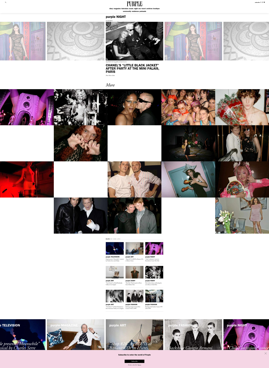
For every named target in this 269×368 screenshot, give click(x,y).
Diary (111, 9)
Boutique (156, 9)
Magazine (117, 9)
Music (131, 9)
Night (136, 9)
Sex (139, 9)
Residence (135, 11)
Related (108, 239)
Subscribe (134, 361)
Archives (149, 9)
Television (124, 9)
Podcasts (142, 11)
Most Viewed (113, 239)
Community (127, 11)
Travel (144, 9)
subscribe (257, 2)
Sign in (139, 365)
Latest (118, 239)
